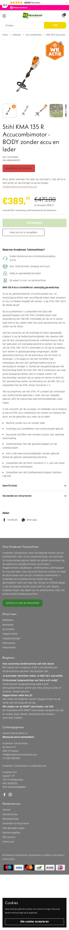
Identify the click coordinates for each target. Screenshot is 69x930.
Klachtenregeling (11, 832)
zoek (55, 25)
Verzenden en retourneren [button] (17, 495)
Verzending (20, 210)
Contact (7, 809)
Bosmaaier (8, 624)
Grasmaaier (8, 629)
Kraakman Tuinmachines (16, 855)
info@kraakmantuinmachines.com (20, 186)
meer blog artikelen (12, 717)
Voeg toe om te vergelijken (23, 232)
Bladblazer (8, 620)
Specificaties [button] (10, 485)
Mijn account (9, 837)
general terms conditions (40, 855)
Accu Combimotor (34, 34)
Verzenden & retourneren (16, 823)
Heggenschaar (10, 633)
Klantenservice (10, 814)
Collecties (16, 34)
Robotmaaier (9, 647)
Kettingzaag (9, 643)
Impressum (8, 841)
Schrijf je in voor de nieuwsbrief (22, 603)
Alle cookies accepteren (34, 921)
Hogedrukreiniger (11, 638)
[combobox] (23, 25)
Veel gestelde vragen (14, 828)
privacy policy (9, 859)
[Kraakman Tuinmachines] (32, 16)
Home (5, 34)
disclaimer (58, 855)
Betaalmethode (11, 819)
